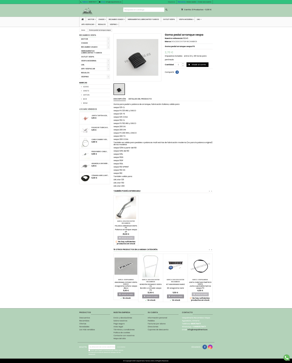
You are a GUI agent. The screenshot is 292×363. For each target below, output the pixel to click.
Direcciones (153, 326)
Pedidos (151, 320)
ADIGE (86, 86)
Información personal (157, 317)
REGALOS (102, 24)
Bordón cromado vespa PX (151, 285)
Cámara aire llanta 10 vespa (100, 175)
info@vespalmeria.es (113, 2)
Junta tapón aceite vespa (100, 115)
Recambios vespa (87, 35)
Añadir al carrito (197, 64)
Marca (168, 42)
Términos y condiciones (124, 329)
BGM (85, 103)
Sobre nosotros (120, 320)
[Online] (286, 357)
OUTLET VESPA (169, 19)
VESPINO (113, 24)
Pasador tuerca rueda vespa (100, 127)
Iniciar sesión (191, 2)
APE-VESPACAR (87, 24)
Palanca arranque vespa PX (126, 227)
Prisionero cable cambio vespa (100, 151)
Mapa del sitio (119, 338)
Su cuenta (153, 312)
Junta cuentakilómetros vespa (200, 283)
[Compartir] (177, 72)
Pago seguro (119, 323)
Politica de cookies (121, 332)
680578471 (93, 2)
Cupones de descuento (158, 329)
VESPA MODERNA (186, 19)
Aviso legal (118, 326)
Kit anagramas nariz (175, 284)
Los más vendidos (88, 109)
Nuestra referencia (173, 38)
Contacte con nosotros (123, 335)
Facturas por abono (157, 323)
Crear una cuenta (204, 2)
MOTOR (91, 19)
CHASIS (101, 19)
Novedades (84, 326)
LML (198, 19)
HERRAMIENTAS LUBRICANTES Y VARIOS (143, 19)
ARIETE (86, 90)
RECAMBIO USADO (116, 19)
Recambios (84, 320)
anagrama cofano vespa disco (126, 283)
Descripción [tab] (119, 99)
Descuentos (84, 317)
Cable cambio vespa (100, 139)
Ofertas (82, 323)
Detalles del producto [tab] (140, 99)
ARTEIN (86, 95)
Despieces (171, 2)
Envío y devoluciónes (122, 317)
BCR (85, 99)
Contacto (187, 312)
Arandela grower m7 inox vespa (100, 163)
